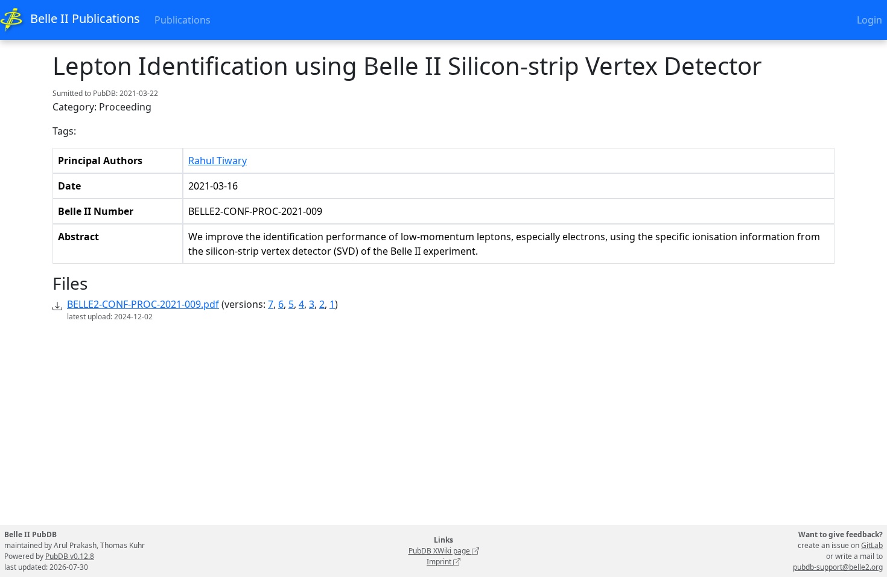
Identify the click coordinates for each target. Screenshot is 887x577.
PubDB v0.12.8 (69, 556)
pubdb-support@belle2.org (838, 567)
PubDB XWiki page (440, 551)
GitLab (872, 545)
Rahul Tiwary (217, 160)
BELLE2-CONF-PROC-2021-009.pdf (143, 304)
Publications (182, 20)
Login (869, 20)
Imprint (440, 561)
